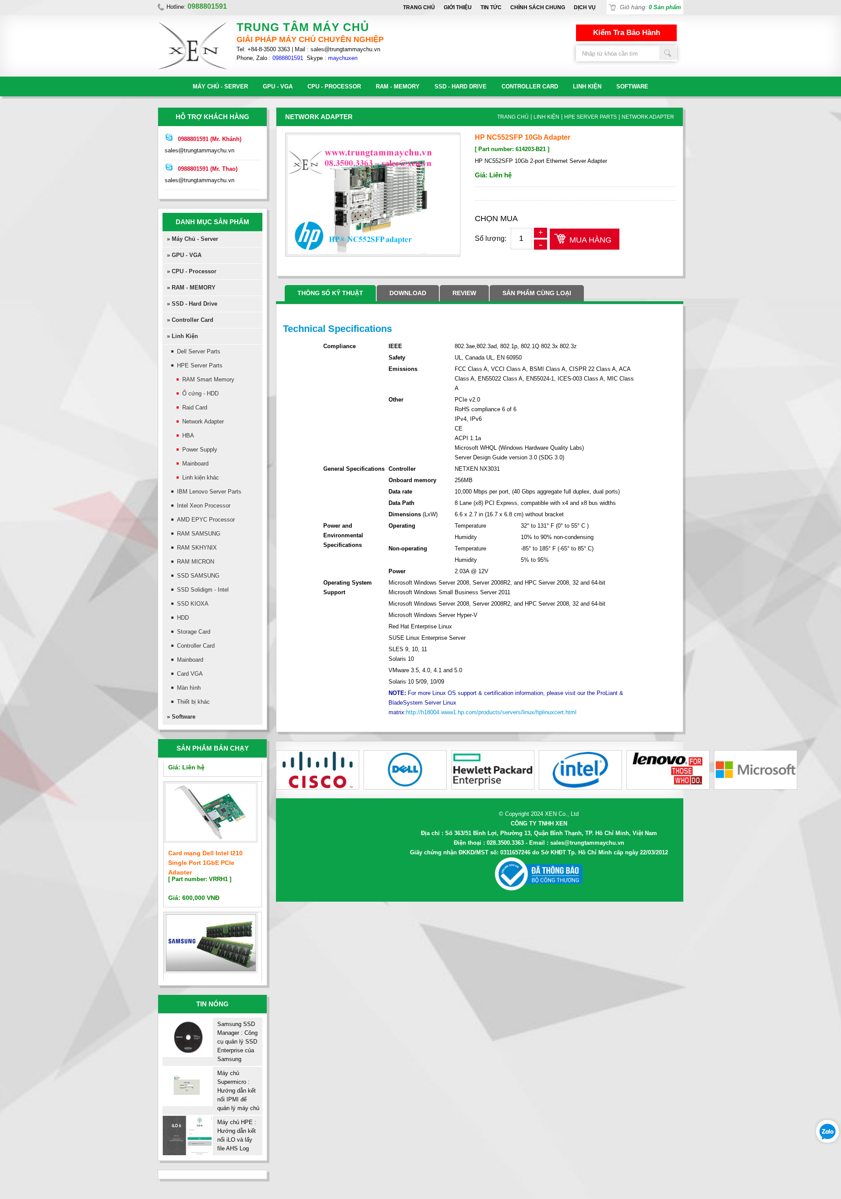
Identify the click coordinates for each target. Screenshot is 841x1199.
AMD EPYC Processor (206, 519)
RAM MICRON (195, 561)
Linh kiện (587, 86)
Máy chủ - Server (220, 86)
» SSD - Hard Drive (192, 303)
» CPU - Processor (191, 271)
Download (407, 292)
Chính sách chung (537, 7)
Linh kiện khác (200, 477)
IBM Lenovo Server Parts (209, 491)
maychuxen (342, 58)
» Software (181, 716)
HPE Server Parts (200, 365)
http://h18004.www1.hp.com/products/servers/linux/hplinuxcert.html (491, 712)
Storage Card (193, 631)
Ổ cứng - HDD (200, 393)
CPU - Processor (334, 86)
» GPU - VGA (184, 255)
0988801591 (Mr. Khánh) (209, 139)
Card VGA (190, 673)
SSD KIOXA (192, 603)
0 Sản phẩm (665, 7)
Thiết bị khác (193, 701)
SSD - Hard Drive (461, 86)
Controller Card (530, 86)
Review (464, 292)
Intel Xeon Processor (203, 505)
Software (632, 86)
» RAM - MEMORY (191, 287)
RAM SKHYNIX (197, 547)
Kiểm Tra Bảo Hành (626, 32)
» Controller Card (190, 320)
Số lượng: (490, 238)
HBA (188, 435)
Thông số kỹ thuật (330, 292)
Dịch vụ (585, 7)
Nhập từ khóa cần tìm (668, 53)
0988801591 (287, 58)
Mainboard (195, 463)
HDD (183, 617)
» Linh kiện (182, 336)
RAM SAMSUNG (198, 533)
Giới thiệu (458, 7)
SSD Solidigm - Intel (203, 589)
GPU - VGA (278, 86)
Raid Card (194, 407)
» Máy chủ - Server (192, 239)
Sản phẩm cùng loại (536, 292)
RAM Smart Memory (208, 379)
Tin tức (491, 7)
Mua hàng (590, 240)
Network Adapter (203, 421)
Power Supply (199, 449)
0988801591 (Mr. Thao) (207, 169)
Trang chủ (419, 7)
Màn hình (189, 687)
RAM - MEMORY (398, 86)
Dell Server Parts (198, 351)
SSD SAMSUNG (198, 575)
